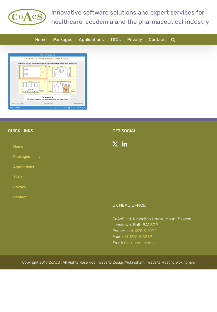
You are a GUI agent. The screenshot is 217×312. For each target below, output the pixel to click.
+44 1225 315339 (136, 236)
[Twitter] (115, 144)
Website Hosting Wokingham (171, 262)
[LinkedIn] (124, 144)
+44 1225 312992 (141, 230)
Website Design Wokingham (121, 262)
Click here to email (140, 242)
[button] (173, 39)
